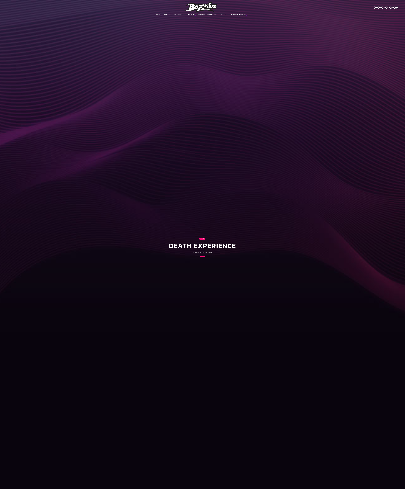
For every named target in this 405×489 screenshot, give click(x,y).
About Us (191, 15)
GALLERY (198, 18)
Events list (179, 15)
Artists (167, 15)
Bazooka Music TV (238, 15)
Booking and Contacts (207, 15)
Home (158, 15)
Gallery (224, 15)
